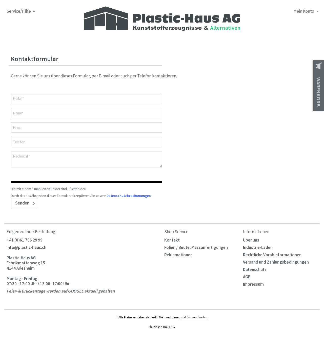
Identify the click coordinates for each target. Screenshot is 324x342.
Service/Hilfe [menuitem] (19, 11)
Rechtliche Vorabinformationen (272, 255)
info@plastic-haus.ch (26, 247)
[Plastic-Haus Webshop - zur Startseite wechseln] (161, 18)
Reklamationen (178, 255)
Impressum (253, 284)
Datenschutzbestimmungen (129, 196)
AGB (247, 277)
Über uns (251, 240)
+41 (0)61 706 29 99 (25, 240)
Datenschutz (255, 269)
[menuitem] (280, 20)
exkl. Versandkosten (194, 317)
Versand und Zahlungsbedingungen (276, 262)
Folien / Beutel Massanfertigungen (196, 247)
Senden (22, 203)
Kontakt (172, 240)
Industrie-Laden (258, 247)
